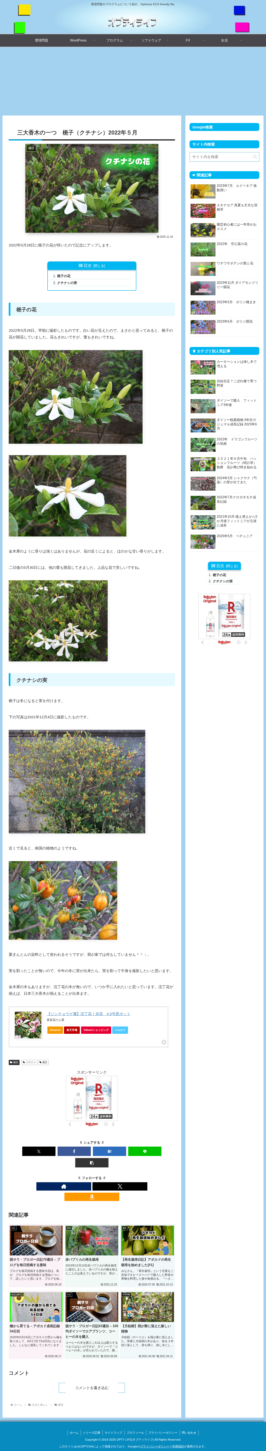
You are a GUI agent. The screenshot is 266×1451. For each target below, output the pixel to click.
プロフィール (135, 1432)
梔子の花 (63, 276)
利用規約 (178, 1446)
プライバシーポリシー (162, 1432)
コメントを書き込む (92, 1388)
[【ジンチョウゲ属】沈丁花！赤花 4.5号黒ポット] (28, 1025)
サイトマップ (113, 1432)
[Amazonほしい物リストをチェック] (91, 1197)
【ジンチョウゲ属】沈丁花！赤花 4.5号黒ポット (89, 1014)
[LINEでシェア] (144, 1151)
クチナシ (31, 1062)
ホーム (74, 1432)
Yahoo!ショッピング (96, 1029)
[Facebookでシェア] (74, 1151)
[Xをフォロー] (119, 1186)
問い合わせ (189, 1432)
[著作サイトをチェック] (63, 1186)
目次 (88, 265)
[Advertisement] (133, 81)
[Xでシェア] (38, 1151)
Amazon (55, 1029)
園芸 (15, 1062)
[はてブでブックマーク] (109, 1151)
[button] (91, 1162)
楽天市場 (71, 1029)
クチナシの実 (67, 283)
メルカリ (120, 1029)
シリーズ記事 (91, 1432)
